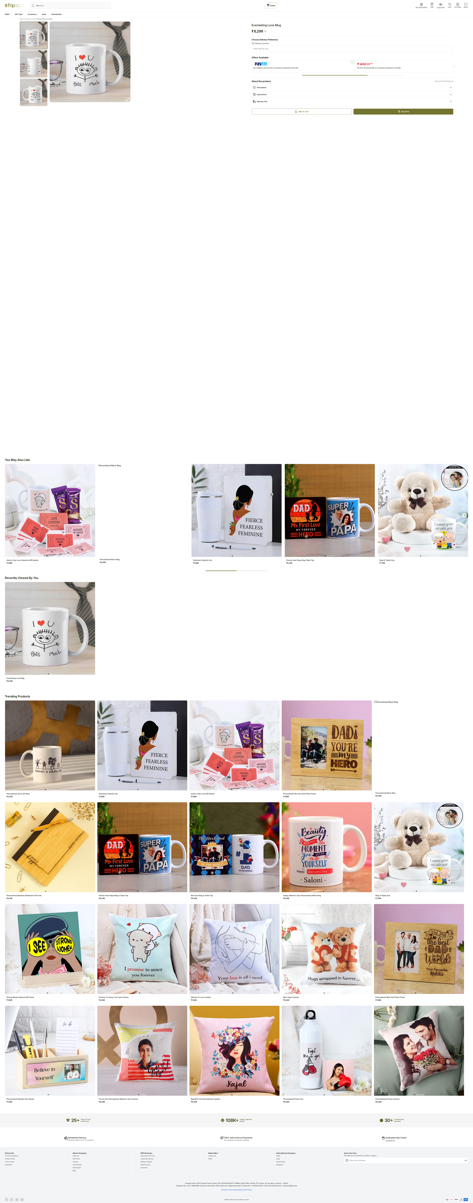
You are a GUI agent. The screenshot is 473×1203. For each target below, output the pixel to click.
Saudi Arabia (280, 1162)
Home (22, 19)
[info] (265, 31)
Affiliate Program (146, 1162)
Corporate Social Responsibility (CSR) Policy (236, 1190)
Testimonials (77, 1165)
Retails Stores (145, 1165)
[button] (8, 14)
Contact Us (212, 1156)
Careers (75, 1162)
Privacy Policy (10, 1159)
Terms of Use (9, 1162)
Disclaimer (8, 1165)
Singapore (279, 1165)
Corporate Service (147, 1159)
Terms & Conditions (11, 1156)
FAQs (210, 1159)
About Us (76, 1156)
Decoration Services (148, 1156)
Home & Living (31, 19)
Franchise (144, 1168)
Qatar (278, 1159)
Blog (74, 1171)
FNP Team (76, 1159)
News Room (77, 1168)
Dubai (278, 1156)
